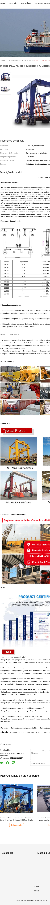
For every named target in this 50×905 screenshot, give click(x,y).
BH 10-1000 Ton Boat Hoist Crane (17, 818)
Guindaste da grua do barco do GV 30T (25, 732)
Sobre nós (13, 3)
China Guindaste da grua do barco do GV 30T (32, 900)
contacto (18, 825)
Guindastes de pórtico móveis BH (23, 728)
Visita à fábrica (25, 3)
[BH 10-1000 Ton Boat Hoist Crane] (16, 798)
